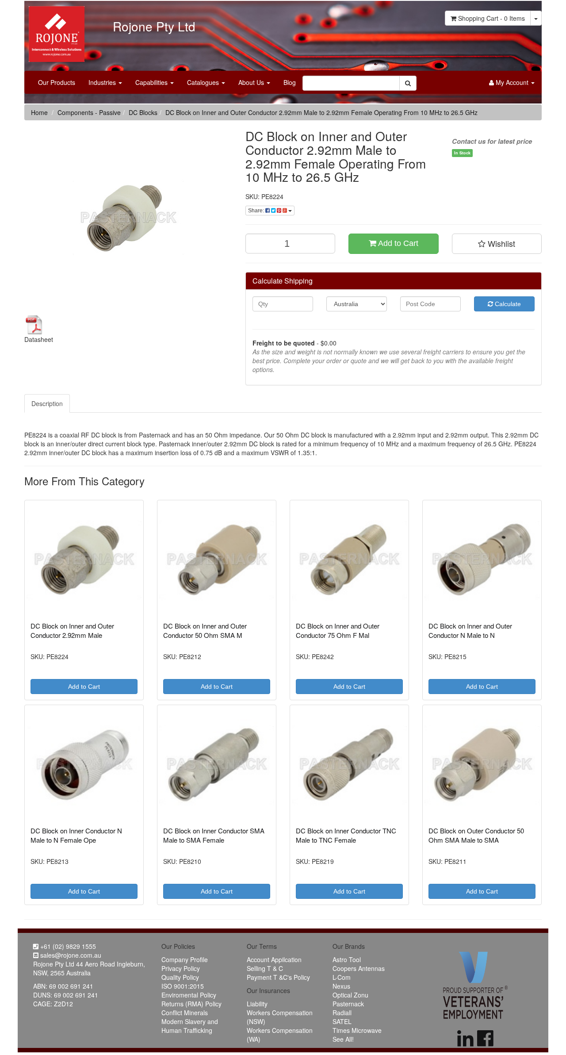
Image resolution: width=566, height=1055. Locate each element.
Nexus (341, 986)
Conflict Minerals (184, 1012)
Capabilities (152, 82)
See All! (343, 1039)
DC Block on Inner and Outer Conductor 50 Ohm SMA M (205, 630)
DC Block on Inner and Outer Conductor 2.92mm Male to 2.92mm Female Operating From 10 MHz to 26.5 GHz (321, 112)
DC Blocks (143, 112)
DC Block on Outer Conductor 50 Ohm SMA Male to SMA (476, 835)
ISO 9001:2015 (182, 986)
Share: (256, 210)
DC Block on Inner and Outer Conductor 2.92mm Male (72, 630)
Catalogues (204, 82)
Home (39, 112)
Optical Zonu (350, 994)
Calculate (507, 303)
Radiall (342, 1012)
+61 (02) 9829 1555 (67, 946)
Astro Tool (347, 959)
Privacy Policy (180, 968)
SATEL (342, 1021)
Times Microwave (357, 1030)
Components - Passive (89, 112)
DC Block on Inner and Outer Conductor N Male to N (470, 630)
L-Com (342, 977)
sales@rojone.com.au (69, 955)
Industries (103, 82)
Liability (257, 1003)
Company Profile (184, 959)
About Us (252, 82)
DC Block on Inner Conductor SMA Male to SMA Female (213, 835)
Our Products (56, 82)
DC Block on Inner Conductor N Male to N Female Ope (76, 835)
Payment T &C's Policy (278, 977)
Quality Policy (180, 977)
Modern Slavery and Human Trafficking (189, 1026)
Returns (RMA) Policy (191, 1003)
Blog (289, 82)
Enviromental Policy (188, 994)
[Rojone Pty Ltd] (54, 31)
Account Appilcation (274, 959)
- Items (491, 18)
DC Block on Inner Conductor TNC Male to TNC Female (346, 835)
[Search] (408, 83)
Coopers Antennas (359, 968)
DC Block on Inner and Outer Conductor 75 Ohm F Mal (337, 630)
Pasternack (348, 1003)
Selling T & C (265, 968)
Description (47, 403)
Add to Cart (397, 243)
